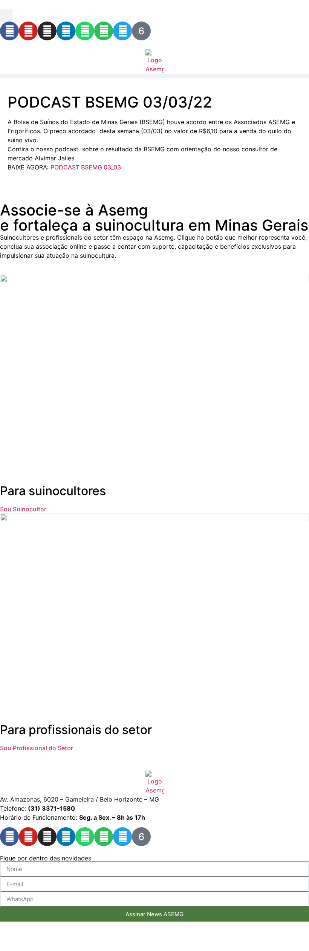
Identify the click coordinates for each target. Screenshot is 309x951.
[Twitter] (122, 31)
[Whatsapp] (84, 31)
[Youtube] (28, 31)
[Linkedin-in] (66, 31)
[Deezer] (141, 31)
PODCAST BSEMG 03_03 (85, 167)
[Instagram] (47, 31)
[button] (6, 15)
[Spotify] (103, 31)
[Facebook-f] (9, 31)
